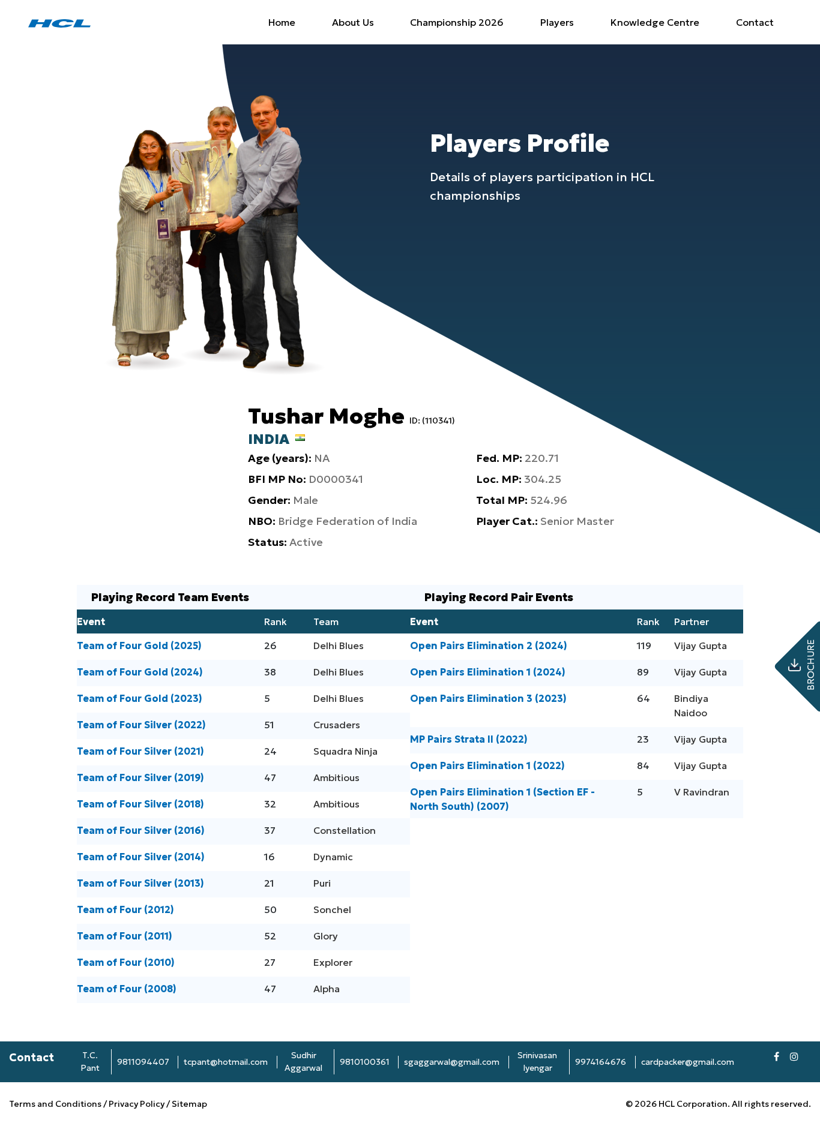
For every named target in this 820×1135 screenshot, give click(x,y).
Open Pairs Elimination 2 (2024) (488, 645)
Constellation (344, 830)
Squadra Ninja (345, 751)
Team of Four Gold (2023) (139, 698)
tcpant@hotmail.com (226, 1061)
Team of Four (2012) (125, 909)
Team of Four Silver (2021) (140, 751)
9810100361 (365, 1061)
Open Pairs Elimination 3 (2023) (488, 698)
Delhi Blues (338, 645)
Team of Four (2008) (126, 989)
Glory (325, 936)
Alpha (326, 989)
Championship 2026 (457, 22)
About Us (353, 22)
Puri (322, 883)
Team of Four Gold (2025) (139, 645)
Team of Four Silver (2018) (140, 804)
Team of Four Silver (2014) (141, 857)
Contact (755, 22)
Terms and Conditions (56, 1103)
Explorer (332, 962)
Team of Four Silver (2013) (140, 883)
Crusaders (336, 725)
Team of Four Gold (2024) (140, 672)
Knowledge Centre (654, 22)
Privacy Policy (136, 1103)
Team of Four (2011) (124, 936)
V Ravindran (701, 792)
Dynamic (333, 857)
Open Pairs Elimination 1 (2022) (487, 765)
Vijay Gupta (700, 645)
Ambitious (336, 777)
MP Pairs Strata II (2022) (469, 739)
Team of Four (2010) (126, 962)
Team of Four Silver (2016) (141, 830)
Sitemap (189, 1103)
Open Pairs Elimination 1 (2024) (487, 672)
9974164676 (600, 1061)
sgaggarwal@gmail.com (451, 1061)
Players (557, 22)
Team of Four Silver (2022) (141, 725)
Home (281, 22)
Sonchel (332, 909)
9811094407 (143, 1061)
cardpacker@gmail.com (687, 1061)
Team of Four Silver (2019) (140, 777)
